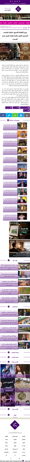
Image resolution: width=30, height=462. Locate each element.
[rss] (17, 1)
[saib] (19, 257)
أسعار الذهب (15, 357)
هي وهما (26, 110)
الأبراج (24, 442)
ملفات (24, 449)
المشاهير (10, 23)
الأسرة (6, 439)
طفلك (15, 446)
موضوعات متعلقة (14, 120)
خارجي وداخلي (21, 23)
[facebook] (19, 1)
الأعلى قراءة (15, 362)
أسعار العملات (15, 352)
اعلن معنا (15, 452)
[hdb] (15, 16)
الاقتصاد (15, 23)
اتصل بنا (23, 455)
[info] (13, 1)
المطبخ (15, 442)
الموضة (4, 23)
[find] (15, 1)
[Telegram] (21, 115)
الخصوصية (6, 452)
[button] (2, 16)
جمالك (6, 446)
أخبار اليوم (8, 108)
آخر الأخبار (15, 306)
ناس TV (23, 446)
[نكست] (19, 239)
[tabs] (10, 1)
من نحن (23, 452)
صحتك (6, 442)
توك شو (25, 27)
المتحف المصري (24, 108)
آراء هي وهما (15, 449)
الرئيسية (27, 23)
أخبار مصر (15, 108)
